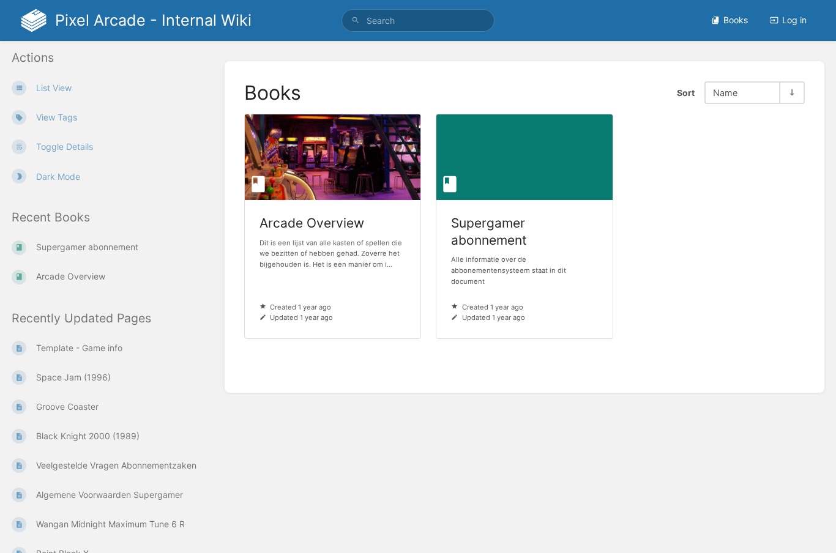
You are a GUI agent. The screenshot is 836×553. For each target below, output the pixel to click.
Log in (794, 20)
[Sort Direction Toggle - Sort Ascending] (791, 93)
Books (735, 20)
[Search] (355, 20)
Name (725, 92)
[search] (418, 20)
